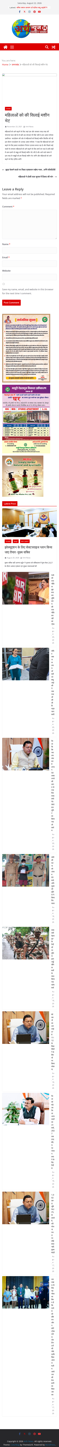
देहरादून (16, 541)
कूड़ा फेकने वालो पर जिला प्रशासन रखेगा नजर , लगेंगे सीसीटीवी (30, 169)
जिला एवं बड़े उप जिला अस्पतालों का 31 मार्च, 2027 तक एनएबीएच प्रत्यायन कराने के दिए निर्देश (53, 1132)
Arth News (29, 126)
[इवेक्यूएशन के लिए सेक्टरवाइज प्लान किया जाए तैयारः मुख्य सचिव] (29, 522)
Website (6, 270)
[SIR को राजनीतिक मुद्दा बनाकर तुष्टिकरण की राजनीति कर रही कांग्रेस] (25, 609)
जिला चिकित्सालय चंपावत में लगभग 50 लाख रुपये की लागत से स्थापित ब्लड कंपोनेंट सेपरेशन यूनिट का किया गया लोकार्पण (53, 786)
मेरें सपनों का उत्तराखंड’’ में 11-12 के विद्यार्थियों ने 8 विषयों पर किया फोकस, (53, 1042)
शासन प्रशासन (25, 541)
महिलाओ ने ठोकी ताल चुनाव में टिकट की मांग (36, 176)
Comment (8, 206)
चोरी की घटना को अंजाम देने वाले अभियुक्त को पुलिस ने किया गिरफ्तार (53, 880)
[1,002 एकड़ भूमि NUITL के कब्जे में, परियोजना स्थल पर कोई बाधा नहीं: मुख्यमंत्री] (25, 1233)
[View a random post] (53, 47)
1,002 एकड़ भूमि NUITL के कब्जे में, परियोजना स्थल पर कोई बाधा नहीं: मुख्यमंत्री (53, 1223)
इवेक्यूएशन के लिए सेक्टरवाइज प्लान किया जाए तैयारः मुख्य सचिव (28, 549)
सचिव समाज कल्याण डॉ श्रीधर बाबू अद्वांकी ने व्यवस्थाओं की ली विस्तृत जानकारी (32, 9)
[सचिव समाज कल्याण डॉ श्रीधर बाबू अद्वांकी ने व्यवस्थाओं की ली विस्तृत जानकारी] (25, 692)
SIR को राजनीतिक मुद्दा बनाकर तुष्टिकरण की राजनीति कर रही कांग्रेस (52, 599)
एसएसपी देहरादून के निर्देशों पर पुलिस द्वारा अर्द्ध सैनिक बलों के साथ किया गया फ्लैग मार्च (53, 959)
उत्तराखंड (8, 109)
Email (6, 257)
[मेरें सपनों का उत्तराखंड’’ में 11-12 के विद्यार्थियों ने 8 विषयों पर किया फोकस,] (25, 1051)
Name (6, 244)
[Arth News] (5, 47)
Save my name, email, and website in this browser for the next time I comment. (28, 291)
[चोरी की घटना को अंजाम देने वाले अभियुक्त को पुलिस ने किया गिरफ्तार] (25, 889)
